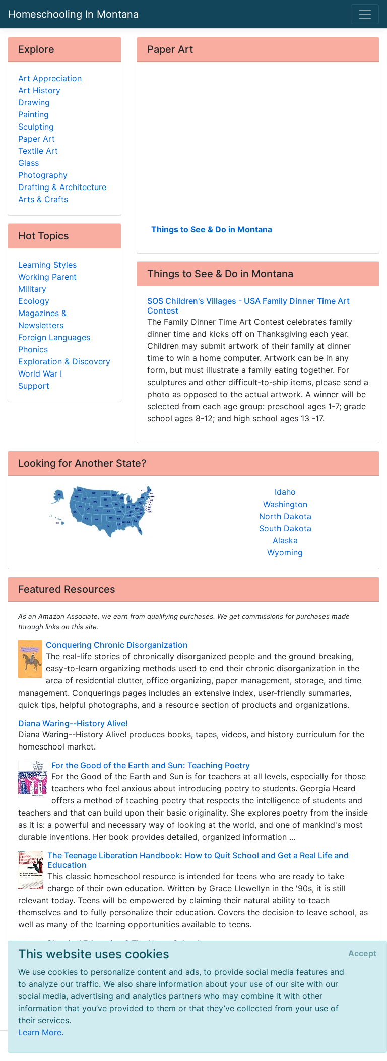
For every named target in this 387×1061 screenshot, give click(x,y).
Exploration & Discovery (64, 361)
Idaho (285, 492)
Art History (39, 90)
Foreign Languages (54, 337)
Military (32, 289)
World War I (40, 373)
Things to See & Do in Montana (211, 229)
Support (33, 386)
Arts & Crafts (43, 199)
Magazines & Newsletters (42, 319)
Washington (285, 504)
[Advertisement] (258, 146)
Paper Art (36, 139)
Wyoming (285, 552)
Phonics (33, 349)
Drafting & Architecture (62, 187)
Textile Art (38, 151)
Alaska (285, 540)
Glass (28, 163)
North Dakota (285, 516)
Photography (43, 175)
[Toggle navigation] (365, 14)
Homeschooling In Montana (73, 14)
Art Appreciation (50, 78)
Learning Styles (47, 265)
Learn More (39, 1032)
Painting (33, 114)
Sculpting (36, 126)
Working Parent (47, 277)
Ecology (33, 301)
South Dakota (285, 528)
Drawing (34, 102)
